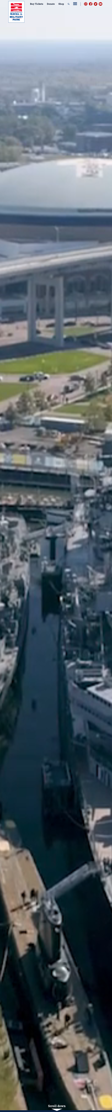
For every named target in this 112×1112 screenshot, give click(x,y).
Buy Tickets (36, 3)
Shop (61, 3)
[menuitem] (36, 4)
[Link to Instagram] (85, 4)
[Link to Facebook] (90, 4)
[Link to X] (95, 4)
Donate (51, 3)
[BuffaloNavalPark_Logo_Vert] (16, 12)
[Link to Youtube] (100, 4)
